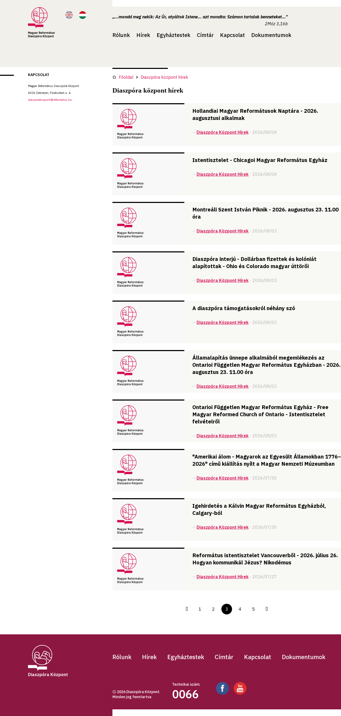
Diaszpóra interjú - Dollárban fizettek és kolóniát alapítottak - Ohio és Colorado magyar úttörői (254, 262)
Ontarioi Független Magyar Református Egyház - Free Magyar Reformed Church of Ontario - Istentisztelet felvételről (260, 414)
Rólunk (121, 35)
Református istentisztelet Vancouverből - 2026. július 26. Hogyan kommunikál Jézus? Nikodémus (265, 559)
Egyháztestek (173, 35)
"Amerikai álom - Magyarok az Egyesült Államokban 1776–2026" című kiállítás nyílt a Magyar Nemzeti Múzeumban (266, 460)
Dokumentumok (271, 35)
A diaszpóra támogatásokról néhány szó (243, 308)
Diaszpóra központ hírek (164, 77)
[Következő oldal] (267, 609)
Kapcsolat (232, 35)
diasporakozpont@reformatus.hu (50, 100)
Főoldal (126, 77)
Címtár (205, 35)
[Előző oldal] (187, 609)
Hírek (143, 35)
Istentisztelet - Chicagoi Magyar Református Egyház (259, 160)
